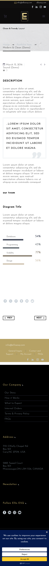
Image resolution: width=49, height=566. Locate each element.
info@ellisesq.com (24, 3)
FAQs (40, 354)
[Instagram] (41, 7)
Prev (9, 318)
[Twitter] (10, 301)
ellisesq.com (41, 3)
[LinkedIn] (37, 7)
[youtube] (19, 513)
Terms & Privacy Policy (17, 414)
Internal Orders (13, 408)
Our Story (10, 393)
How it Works (12, 398)
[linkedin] (9, 513)
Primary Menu (43, 16)
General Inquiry (15, 351)
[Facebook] (32, 7)
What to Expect (13, 403)
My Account (25, 354)
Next (39, 318)
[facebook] (4, 513)
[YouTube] (45, 7)
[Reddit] (32, 301)
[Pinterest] (16, 301)
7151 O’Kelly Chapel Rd (15, 446)
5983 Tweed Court (13, 463)
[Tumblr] (21, 301)
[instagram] (14, 513)
